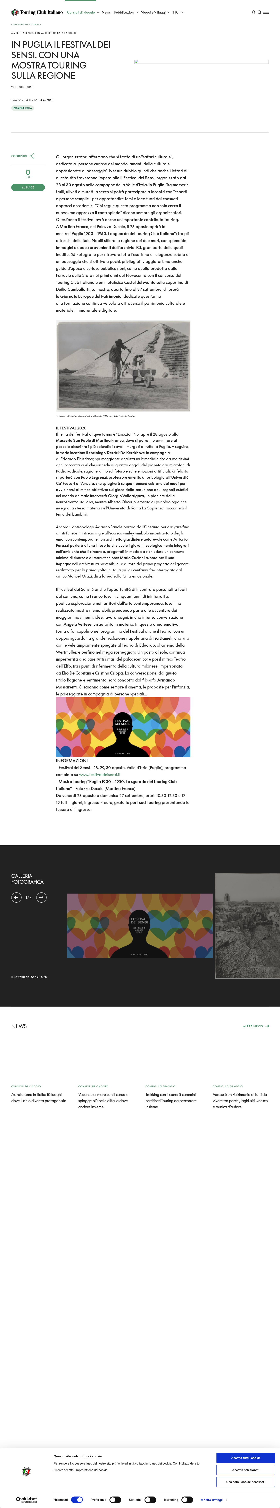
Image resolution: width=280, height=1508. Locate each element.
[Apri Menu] (266, 12)
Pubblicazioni (124, 12)
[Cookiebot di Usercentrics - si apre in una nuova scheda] (26, 1500)
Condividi (19, 156)
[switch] (115, 1500)
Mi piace (28, 187)
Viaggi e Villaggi (153, 12)
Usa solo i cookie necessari (245, 1482)
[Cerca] (259, 12)
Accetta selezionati (245, 1470)
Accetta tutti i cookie (246, 1458)
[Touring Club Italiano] (37, 12)
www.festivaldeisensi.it (100, 774)
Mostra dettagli (212, 1500)
